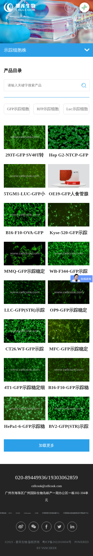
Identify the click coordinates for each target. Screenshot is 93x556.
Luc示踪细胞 (77, 109)
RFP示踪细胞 (48, 109)
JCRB (36, 513)
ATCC (10, 513)
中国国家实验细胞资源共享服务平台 (75, 513)
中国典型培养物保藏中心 (50, 513)
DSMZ (18, 513)
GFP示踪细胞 (18, 109)
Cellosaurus (27, 513)
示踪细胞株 (15, 50)
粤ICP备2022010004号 (56, 542)
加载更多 (46, 445)
